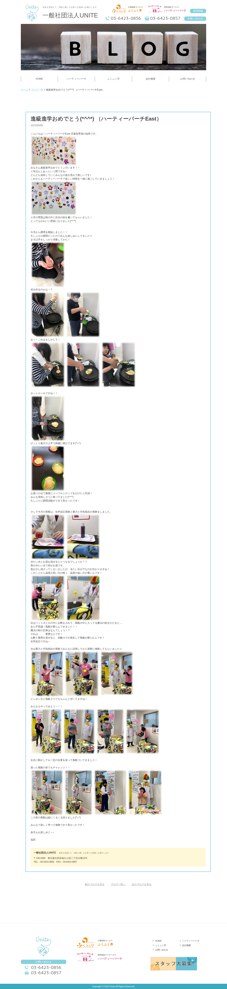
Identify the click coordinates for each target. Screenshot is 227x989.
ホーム (24, 89)
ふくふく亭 (160, 945)
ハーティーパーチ (191, 941)
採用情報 (198, 11)
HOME (158, 941)
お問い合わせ (195, 18)
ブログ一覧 (37, 89)
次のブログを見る (141, 884)
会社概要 (186, 945)
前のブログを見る (95, 884)
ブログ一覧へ (118, 884)
